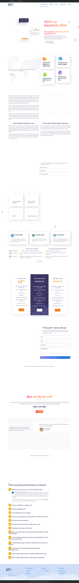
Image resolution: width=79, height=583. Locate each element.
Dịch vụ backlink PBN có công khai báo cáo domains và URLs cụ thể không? (28, 532)
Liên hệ (69, 4)
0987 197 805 (49, 41)
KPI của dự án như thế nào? (20, 520)
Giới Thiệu (51, 4)
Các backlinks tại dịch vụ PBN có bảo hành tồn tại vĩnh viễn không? (28, 543)
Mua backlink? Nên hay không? (21, 513)
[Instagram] (65, 1)
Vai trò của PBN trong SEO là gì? (22, 505)
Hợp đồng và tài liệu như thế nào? (22, 528)
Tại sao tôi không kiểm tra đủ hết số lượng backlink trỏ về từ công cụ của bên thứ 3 (28, 538)
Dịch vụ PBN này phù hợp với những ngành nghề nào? (28, 557)
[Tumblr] (70, 1)
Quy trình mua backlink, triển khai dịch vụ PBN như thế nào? (30, 517)
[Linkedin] (68, 1)
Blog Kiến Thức (63, 4)
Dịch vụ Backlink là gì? (19, 509)
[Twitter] (63, 1)
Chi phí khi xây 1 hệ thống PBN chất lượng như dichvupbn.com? (24, 549)
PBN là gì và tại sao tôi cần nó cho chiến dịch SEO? (27, 489)
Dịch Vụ (56, 4)
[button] (29, 489)
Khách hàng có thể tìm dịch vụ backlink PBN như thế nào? (29, 554)
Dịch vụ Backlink (43, 4)
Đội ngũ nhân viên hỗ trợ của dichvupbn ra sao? (26, 524)
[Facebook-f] (60, 1)
